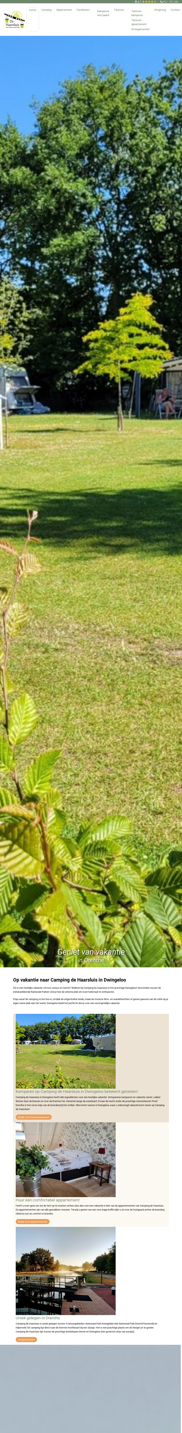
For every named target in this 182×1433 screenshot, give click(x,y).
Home (32, 10)
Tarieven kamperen (137, 13)
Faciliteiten (83, 9)
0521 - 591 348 (170, 1)
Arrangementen (140, 29)
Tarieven (119, 9)
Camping (46, 9)
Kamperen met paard (103, 13)
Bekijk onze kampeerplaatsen (33, 1117)
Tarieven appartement (139, 22)
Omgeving (160, 9)
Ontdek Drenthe (26, 1339)
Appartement (64, 9)
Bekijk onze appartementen (32, 1221)
